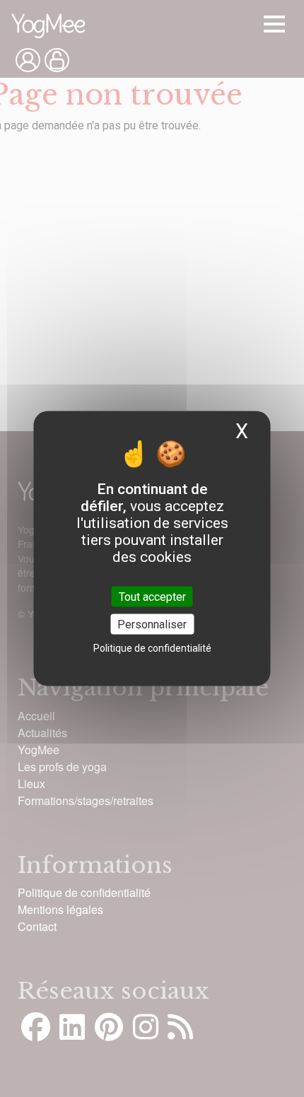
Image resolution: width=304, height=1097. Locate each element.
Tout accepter (152, 596)
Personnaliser (152, 623)
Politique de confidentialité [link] (152, 647)
